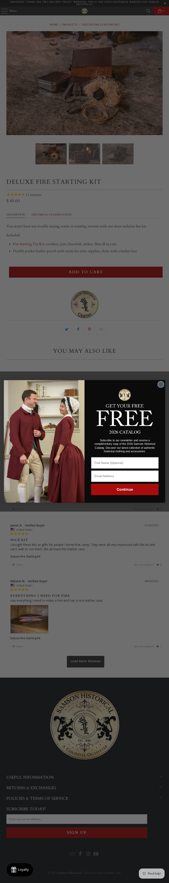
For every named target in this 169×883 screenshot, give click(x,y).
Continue (125, 489)
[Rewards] (20, 869)
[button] (124, 407)
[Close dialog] (161, 384)
